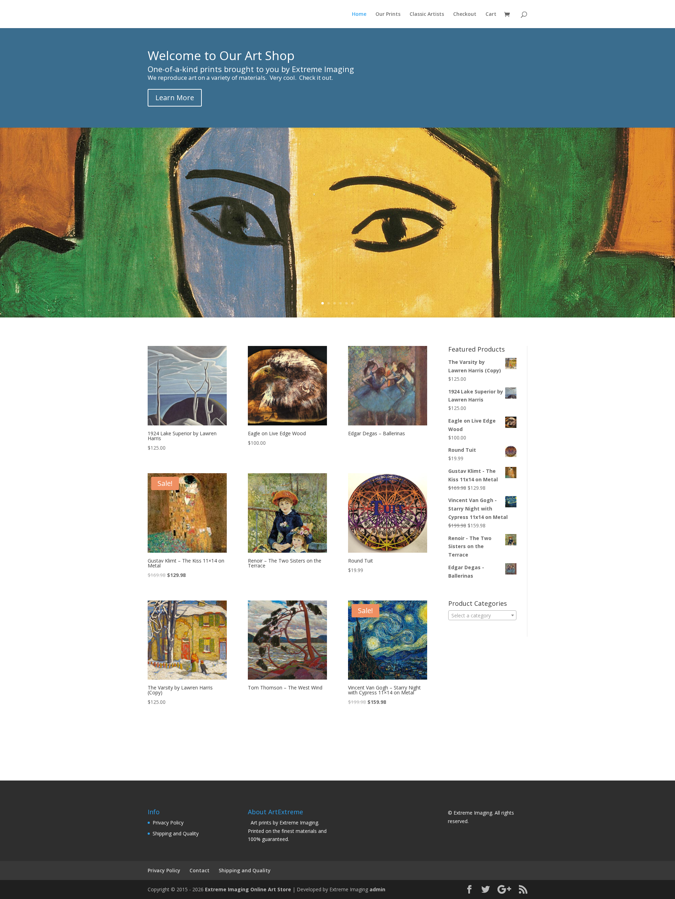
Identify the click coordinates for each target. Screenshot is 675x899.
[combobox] (482, 615)
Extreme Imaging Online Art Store (248, 889)
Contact (199, 870)
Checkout (464, 14)
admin (377, 889)
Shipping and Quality (176, 833)
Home (359, 14)
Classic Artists (427, 14)
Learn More (174, 97)
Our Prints (387, 14)
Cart (491, 14)
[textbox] (482, 616)
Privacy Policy (168, 822)
